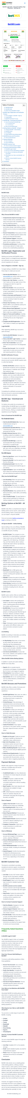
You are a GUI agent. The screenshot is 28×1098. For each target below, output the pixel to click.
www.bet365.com (8, 276)
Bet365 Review (9, 107)
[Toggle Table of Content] (23, 105)
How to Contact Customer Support (13, 145)
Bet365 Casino (9, 131)
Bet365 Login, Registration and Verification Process (13, 113)
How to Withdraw (9, 142)
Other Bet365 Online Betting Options (14, 134)
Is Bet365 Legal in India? (11, 149)
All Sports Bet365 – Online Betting (13, 129)
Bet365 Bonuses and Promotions (12, 136)
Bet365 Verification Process (12, 118)
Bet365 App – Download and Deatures (13, 120)
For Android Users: (11, 123)
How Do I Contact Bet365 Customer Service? (13, 159)
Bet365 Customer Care (9, 144)
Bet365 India (9, 109)
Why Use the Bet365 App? (11, 126)
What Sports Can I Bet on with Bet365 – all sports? (15, 156)
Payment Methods (8, 139)
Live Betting (8, 132)
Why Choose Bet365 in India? (13, 110)
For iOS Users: (10, 124)
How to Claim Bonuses (10, 137)
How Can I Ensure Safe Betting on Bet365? (15, 150)
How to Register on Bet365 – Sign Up (14, 115)
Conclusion (6, 161)
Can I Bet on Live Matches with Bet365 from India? (14, 153)
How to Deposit (9, 140)
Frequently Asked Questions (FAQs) (12, 147)
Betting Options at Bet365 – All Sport (12, 128)
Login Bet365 (9, 117)
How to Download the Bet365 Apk (13, 122)
